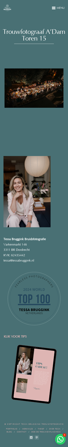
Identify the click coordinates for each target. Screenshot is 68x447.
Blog (9, 432)
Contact (22, 432)
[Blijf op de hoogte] (31, 437)
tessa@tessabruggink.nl (18, 260)
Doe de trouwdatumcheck (46, 432)
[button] (60, 439)
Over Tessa (55, 429)
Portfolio (11, 429)
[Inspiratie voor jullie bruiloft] (37, 437)
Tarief (41, 429)
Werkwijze (27, 429)
